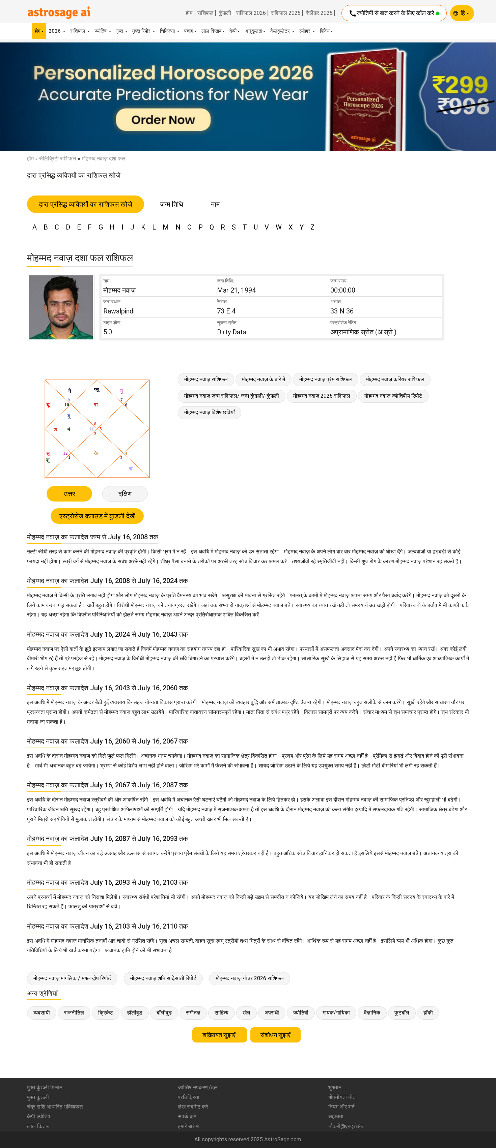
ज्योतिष (101, 31)
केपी (233, 31)
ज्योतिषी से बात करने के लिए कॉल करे (392, 13)
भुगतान (334, 1087)
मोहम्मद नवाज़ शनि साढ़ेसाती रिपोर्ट (163, 978)
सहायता (335, 1116)
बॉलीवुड (164, 1012)
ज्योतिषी (300, 1012)
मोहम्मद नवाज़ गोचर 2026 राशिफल (250, 978)
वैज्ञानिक (372, 1012)
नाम (215, 204)
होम (189, 13)
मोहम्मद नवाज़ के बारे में (263, 379)
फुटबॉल (401, 1012)
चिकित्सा (168, 31)
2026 (55, 31)
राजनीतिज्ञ (74, 1012)
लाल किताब (211, 31)
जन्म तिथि (171, 204)
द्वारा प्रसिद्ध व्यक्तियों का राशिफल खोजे (85, 204)
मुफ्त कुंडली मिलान (44, 1087)
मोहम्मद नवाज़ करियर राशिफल (395, 379)
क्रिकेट (105, 1012)
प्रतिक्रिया (188, 1097)
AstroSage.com (282, 1139)
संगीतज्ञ (193, 1012)
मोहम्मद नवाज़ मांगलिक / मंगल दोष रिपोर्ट (72, 978)
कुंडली (225, 13)
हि (463, 13)
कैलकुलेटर (280, 31)
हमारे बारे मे (188, 1126)
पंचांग (188, 31)
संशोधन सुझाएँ (275, 1034)
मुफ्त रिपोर (142, 31)
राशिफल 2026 (251, 13)
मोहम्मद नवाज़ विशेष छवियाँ (209, 412)
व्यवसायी (41, 1012)
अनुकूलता (253, 31)
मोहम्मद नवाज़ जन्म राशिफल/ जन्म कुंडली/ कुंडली (231, 396)
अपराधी (272, 1012)
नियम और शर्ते (341, 1107)
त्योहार (305, 31)
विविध (325, 31)
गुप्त (120, 31)
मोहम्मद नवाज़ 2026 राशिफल (321, 396)
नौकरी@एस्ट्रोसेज (346, 1126)
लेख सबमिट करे (193, 1107)
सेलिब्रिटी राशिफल (57, 158)
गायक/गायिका (336, 1012)
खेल (246, 1012)
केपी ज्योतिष (38, 1116)
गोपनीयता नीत (342, 1097)
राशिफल (205, 13)
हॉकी (428, 1012)
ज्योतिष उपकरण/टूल (198, 1087)
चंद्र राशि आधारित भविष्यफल (55, 1107)
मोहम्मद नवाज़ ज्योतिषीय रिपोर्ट (393, 396)
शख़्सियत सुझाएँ (219, 1034)
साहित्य (221, 1012)
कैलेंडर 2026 (319, 13)
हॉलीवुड (134, 1012)
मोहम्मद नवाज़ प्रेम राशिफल (325, 379)
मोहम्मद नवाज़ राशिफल (206, 379)
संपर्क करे (187, 1116)
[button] (37, 96)
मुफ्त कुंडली (38, 1097)
